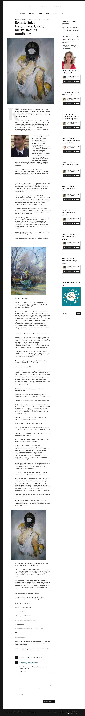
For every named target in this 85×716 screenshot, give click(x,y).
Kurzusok (31, 13)
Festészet (30, 19)
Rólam (55, 13)
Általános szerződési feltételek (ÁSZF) (69, 711)
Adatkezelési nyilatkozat (53, 711)
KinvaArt (17, 649)
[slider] (77, 81)
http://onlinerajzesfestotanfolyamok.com (26, 620)
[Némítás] (74, 81)
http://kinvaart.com (20, 611)
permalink (36, 649)
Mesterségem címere (36, 19)
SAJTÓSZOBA (64, 13)
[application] (71, 81)
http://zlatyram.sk (20, 637)
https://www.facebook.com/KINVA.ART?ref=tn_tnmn (29, 628)
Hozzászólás (22, 671)
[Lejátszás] (64, 81)
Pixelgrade (33, 711)
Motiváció (44, 19)
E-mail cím (39, 688)
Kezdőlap (22, 13)
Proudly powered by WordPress (14, 711)
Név (20, 688)
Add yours (41, 657)
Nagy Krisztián (23, 649)
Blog (47, 13)
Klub (40, 13)
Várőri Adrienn (18, 19)
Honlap (21, 694)
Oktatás (47, 19)
